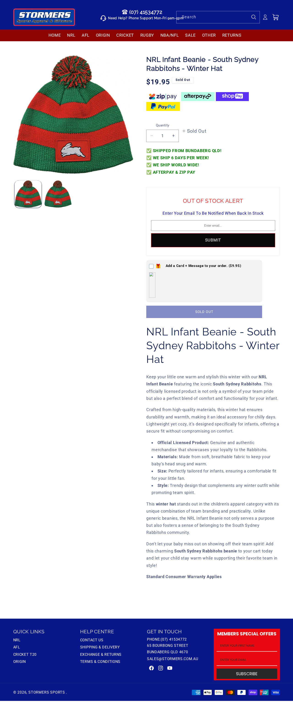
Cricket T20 (25, 654)
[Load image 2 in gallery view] (58, 194)
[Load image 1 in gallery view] (28, 194)
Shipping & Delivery (100, 647)
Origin (19, 661)
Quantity (162, 125)
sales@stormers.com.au (172, 659)
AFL (16, 647)
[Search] (254, 17)
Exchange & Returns (101, 654)
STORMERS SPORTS (46, 692)
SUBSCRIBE (247, 674)
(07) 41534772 (145, 12)
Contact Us (91, 640)
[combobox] (218, 17)
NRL (17, 640)
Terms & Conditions (100, 661)
